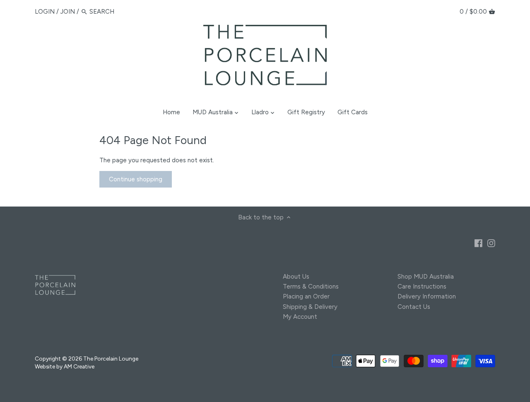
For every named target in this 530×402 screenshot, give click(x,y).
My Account (300, 316)
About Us (296, 276)
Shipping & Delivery (310, 307)
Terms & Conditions (311, 286)
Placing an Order (306, 296)
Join (67, 11)
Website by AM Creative (64, 366)
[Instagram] (491, 242)
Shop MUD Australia (426, 276)
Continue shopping (135, 179)
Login (45, 11)
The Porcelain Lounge (110, 358)
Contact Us (414, 307)
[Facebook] (478, 242)
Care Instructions (422, 286)
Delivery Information (427, 296)
